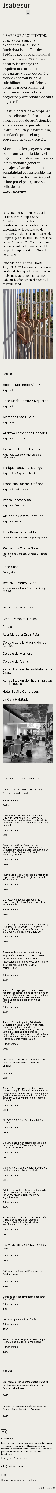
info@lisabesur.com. (31, 1446)
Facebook (21, 1458)
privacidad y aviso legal (24, 1480)
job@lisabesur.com (9, 1454)
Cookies (5, 1480)
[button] (28, 12)
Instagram (7, 1458)
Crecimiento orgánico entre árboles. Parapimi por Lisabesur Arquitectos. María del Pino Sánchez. (25, 1385)
